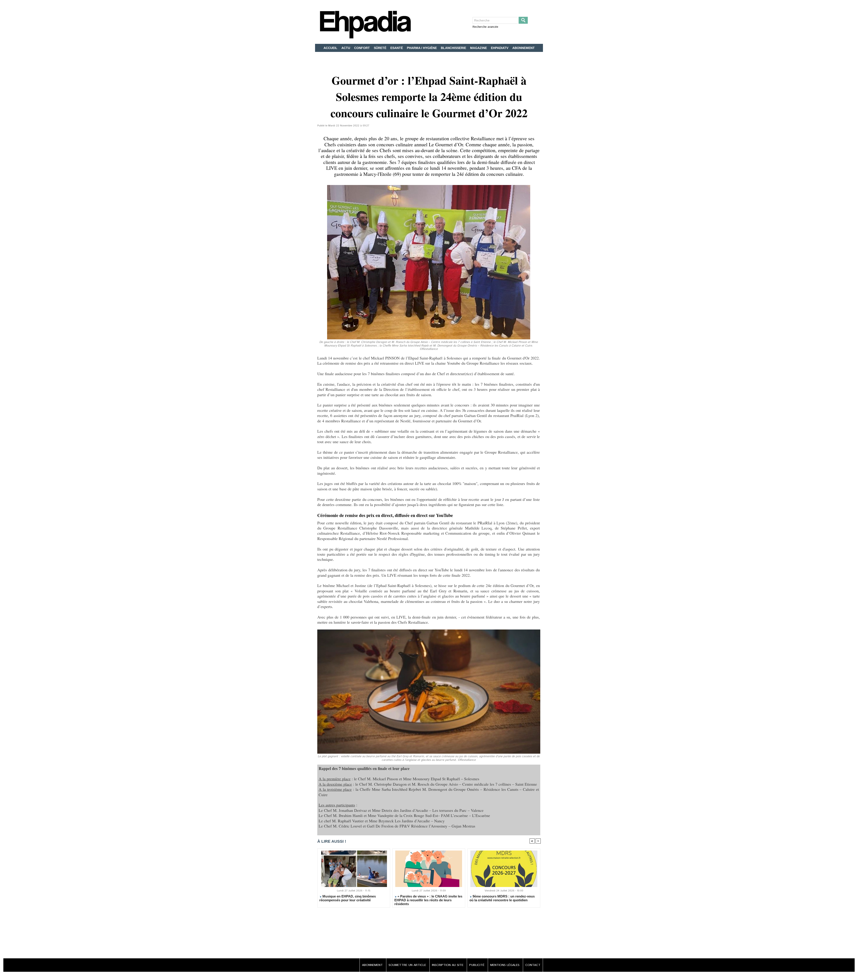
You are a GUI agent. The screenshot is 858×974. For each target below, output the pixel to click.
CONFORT (362, 48)
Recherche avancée (485, 27)
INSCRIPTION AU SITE (448, 965)
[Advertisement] (429, 933)
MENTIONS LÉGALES (505, 965)
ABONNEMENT (523, 48)
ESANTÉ (397, 48)
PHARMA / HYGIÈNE (422, 48)
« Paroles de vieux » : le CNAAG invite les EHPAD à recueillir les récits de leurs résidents (428, 900)
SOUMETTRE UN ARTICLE (408, 965)
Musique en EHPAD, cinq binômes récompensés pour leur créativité (347, 898)
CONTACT (532, 965)
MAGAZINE (479, 48)
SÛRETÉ (380, 48)
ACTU (346, 48)
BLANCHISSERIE (454, 48)
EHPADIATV (500, 48)
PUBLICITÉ (477, 965)
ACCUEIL (331, 48)
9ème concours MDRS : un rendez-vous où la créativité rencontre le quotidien (502, 898)
